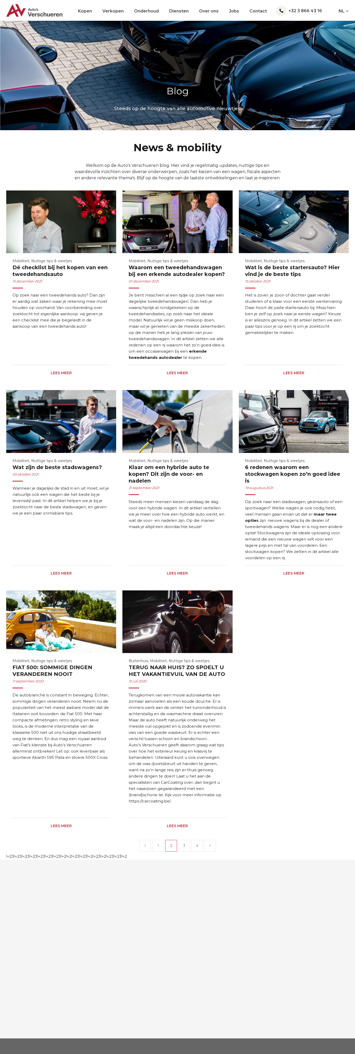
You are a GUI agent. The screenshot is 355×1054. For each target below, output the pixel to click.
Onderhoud (146, 11)
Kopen (85, 11)
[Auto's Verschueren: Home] (34, 8)
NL (342, 11)
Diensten (179, 11)
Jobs (234, 11)
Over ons (209, 11)
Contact (258, 11)
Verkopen (113, 11)
